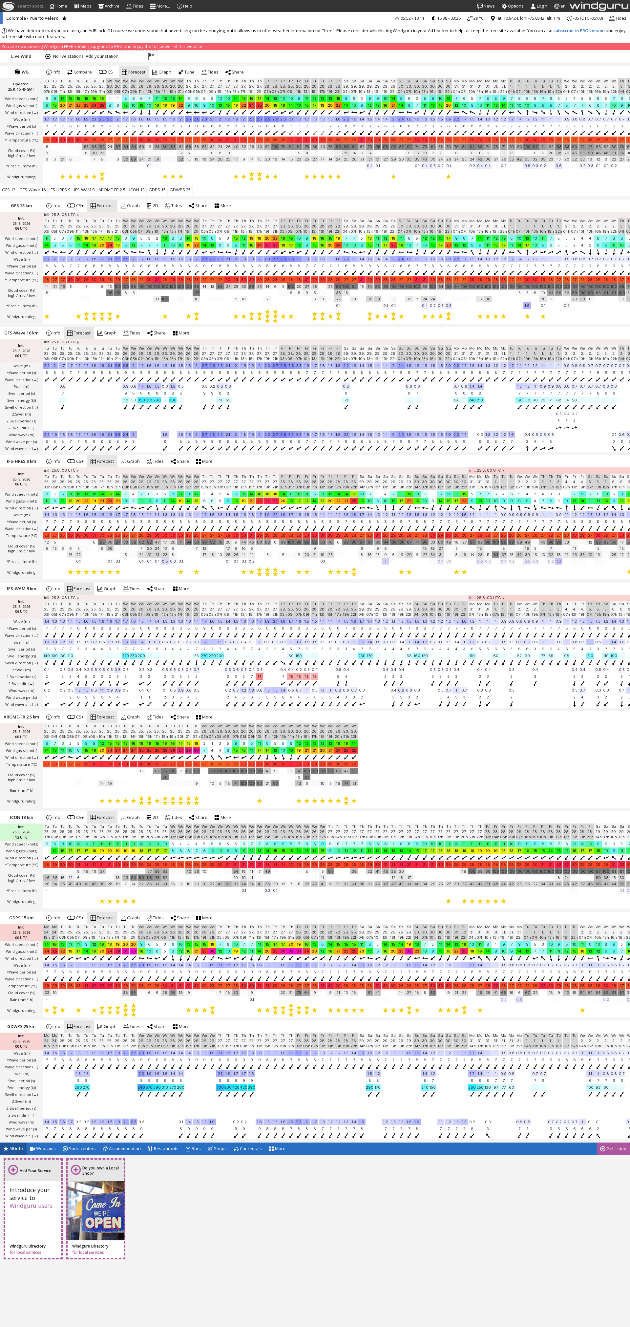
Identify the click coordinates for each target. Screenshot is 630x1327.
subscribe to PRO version (579, 30)
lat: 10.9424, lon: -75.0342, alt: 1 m (527, 18)
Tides (620, 18)
